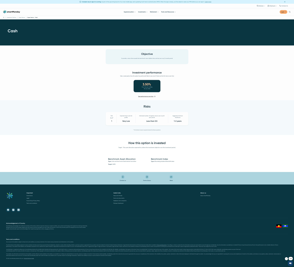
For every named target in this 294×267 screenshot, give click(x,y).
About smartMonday (205, 195)
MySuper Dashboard (118, 203)
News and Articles (117, 195)
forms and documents (161, 245)
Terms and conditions (31, 203)
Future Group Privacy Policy (33, 200)
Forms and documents (118, 198)
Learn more (208, 2)
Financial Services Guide (29, 258)
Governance (29, 195)
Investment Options (11, 17)
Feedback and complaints (119, 200)
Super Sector (22, 17)
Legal (27, 198)
